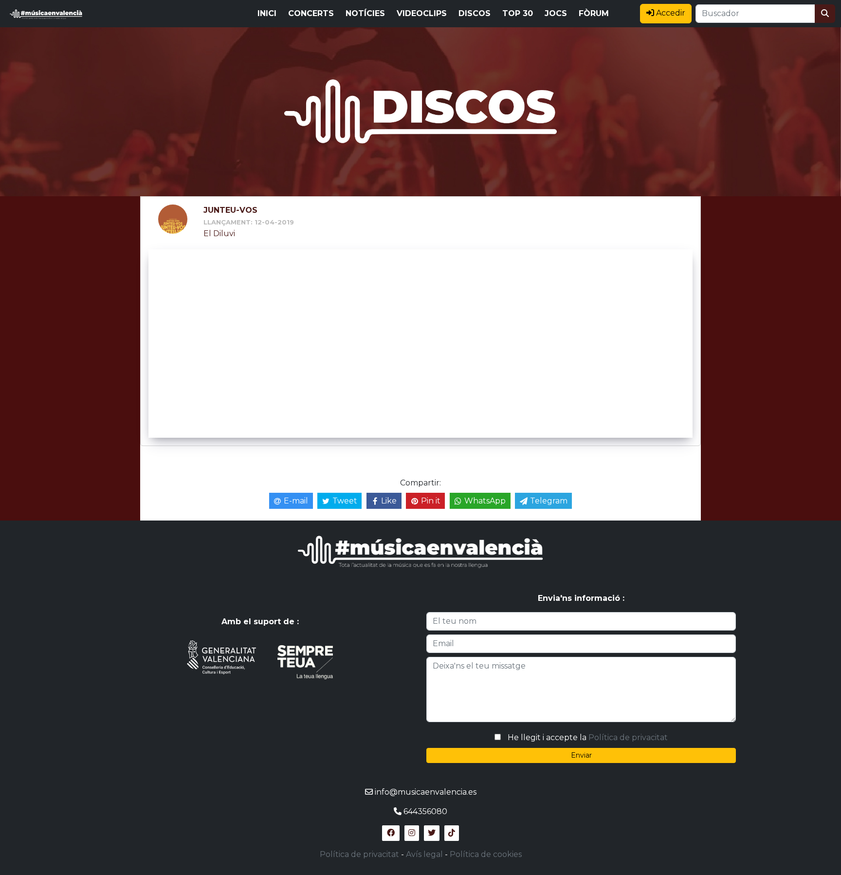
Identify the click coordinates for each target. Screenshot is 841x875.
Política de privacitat (628, 737)
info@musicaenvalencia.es (425, 792)
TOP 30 (517, 13)
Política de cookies (486, 854)
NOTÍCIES (365, 13)
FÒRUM (594, 13)
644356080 (425, 811)
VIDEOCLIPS (422, 13)
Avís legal (424, 854)
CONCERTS (311, 13)
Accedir (669, 13)
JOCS (556, 13)
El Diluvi (219, 233)
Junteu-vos (230, 210)
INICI (266, 13)
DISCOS (474, 13)
